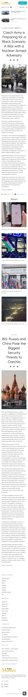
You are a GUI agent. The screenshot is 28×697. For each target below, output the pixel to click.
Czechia (17, 194)
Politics (23, 194)
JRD (3, 594)
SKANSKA (4, 585)
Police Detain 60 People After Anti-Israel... (13, 260)
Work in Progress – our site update (10, 648)
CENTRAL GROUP (5, 578)
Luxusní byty (5, 634)
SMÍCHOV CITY (5, 604)
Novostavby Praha (6, 630)
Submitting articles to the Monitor (9, 658)
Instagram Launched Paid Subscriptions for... (14, 229)
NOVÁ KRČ (4, 613)
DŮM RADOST (5, 620)
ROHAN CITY (4, 602)
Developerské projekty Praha (8, 627)
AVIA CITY (4, 615)
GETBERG (4, 590)
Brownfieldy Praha (6, 639)
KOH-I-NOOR (5, 611)
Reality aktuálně (6, 632)
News (20, 194)
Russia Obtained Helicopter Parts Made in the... (18, 12)
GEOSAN (4, 587)
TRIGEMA (4, 580)
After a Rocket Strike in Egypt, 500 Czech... (14, 324)
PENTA (3, 583)
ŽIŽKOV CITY (4, 606)
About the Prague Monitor (8, 651)
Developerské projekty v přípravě (10, 636)
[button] (22, 3)
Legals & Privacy (5, 655)
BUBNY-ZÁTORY (5, 608)
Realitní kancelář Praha (7, 641)
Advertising (4, 653)
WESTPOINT (4, 618)
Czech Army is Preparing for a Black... (18, 19)
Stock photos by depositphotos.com (10, 660)
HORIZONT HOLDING (6, 592)
